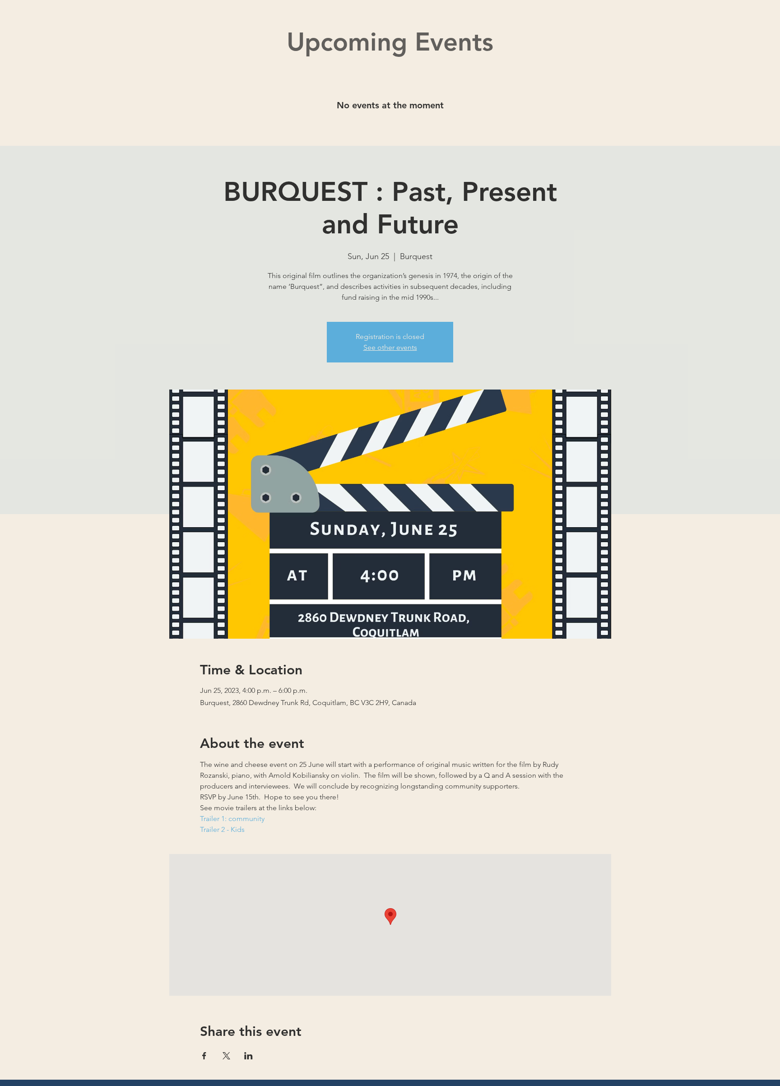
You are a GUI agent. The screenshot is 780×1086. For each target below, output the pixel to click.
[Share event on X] (226, 1055)
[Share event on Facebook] (204, 1055)
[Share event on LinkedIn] (248, 1055)
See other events (390, 347)
